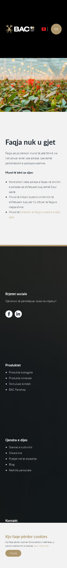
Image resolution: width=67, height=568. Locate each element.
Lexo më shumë (41, 545)
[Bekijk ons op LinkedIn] (18, 314)
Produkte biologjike (21, 372)
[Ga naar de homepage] (19, 29)
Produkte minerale (20, 378)
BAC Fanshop (17, 390)
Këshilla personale (20, 470)
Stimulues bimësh (20, 384)
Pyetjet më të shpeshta (23, 459)
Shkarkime (15, 453)
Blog (11, 464)
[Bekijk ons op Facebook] (9, 314)
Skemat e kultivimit (20, 447)
